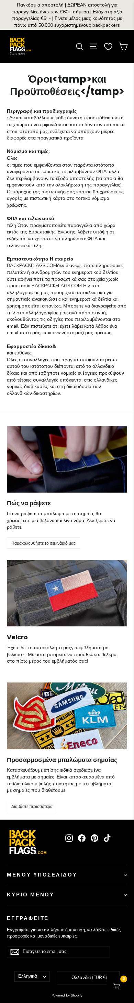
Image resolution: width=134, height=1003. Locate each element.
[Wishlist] (108, 46)
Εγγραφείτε (28, 918)
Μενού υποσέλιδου (42, 874)
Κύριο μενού (30, 894)
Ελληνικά (27, 976)
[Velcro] (67, 593)
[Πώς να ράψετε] (67, 459)
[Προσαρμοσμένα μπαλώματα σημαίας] (67, 715)
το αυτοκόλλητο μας (49, 647)
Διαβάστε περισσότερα (32, 806)
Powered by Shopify (67, 995)
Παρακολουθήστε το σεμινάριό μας (43, 543)
